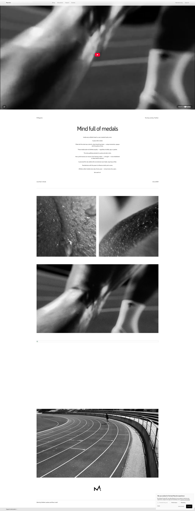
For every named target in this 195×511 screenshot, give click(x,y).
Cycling (151, 118)
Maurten (8, 2)
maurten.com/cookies (185, 499)
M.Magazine (40, 118)
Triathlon (156, 118)
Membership (179, 2)
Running (147, 118)
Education (60, 2)
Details (158, 505)
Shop (53, 2)
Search (187, 2)
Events (73, 2)
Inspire (67, 2)
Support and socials (11, 509)
